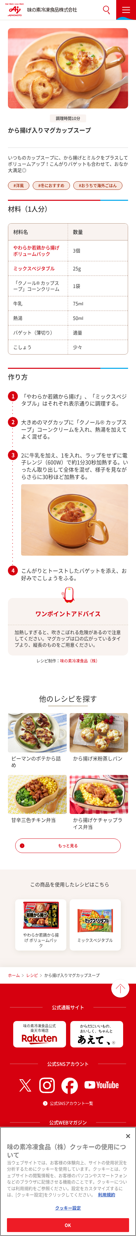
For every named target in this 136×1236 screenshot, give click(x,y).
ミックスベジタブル (34, 268)
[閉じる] (128, 1136)
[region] (68, 1181)
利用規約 (106, 1194)
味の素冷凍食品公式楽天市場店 (39, 1028)
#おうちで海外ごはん (98, 186)
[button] (106, 10)
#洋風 (19, 186)
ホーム (14, 975)
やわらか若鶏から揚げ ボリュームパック (36, 250)
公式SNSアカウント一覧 (71, 1103)
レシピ (32, 975)
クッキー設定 (68, 1208)
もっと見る (68, 846)
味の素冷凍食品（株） (80, 661)
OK (68, 1225)
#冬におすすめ (51, 186)
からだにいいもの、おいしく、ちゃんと (96, 1028)
